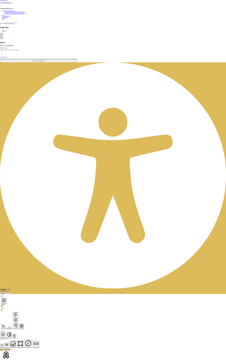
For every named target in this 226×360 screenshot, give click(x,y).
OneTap (7, 291)
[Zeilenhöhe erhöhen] (2, 306)
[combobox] (39, 60)
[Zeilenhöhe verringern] (2, 310)
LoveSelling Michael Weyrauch (8, 10)
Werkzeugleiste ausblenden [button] (5, 293)
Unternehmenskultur (6, 16)
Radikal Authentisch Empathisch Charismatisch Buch (15, 11)
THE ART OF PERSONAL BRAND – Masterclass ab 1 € (16, 12)
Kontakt (3, 18)
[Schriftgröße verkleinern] (2, 296)
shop (3, 19)
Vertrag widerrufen (3, 57)
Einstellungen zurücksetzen (5, 349)
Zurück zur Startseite (4, 47)
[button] (78, 61)
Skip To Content (3, 348)
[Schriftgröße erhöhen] (2, 291)
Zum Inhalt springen (4, 0)
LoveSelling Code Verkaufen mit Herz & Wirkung (14, 13)
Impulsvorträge (5, 17)
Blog (3, 15)
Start (3, 30)
